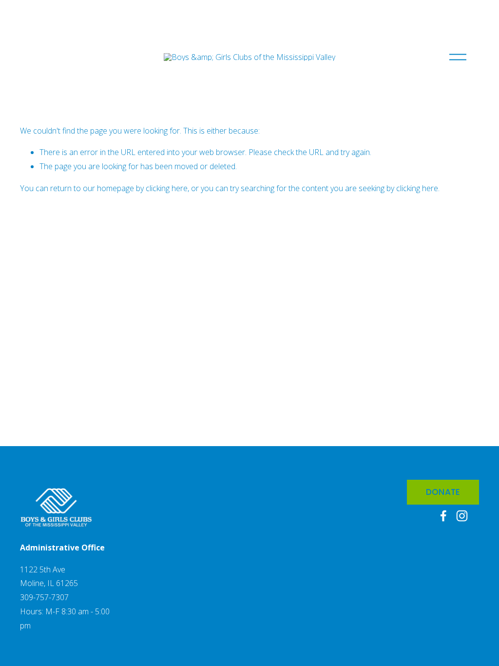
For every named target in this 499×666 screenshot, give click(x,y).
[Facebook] (443, 516)
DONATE (443, 492)
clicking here (167, 188)
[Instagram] (462, 516)
